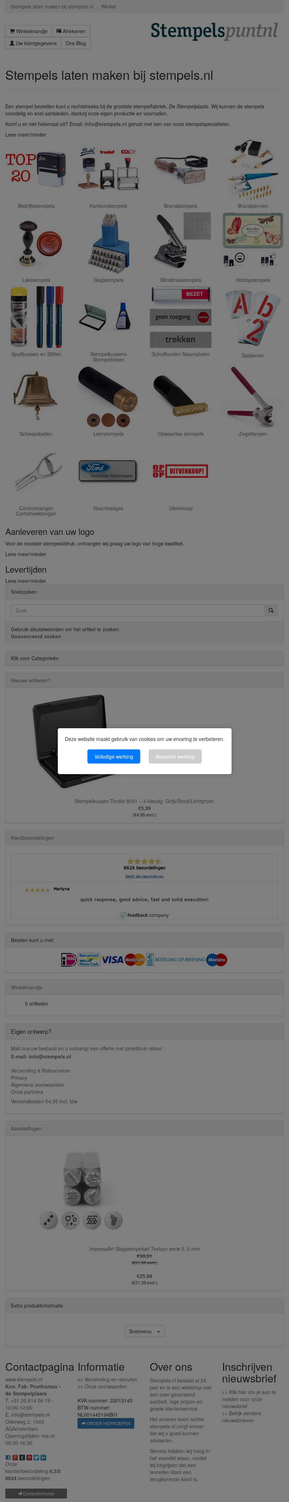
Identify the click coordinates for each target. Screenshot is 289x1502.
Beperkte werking (175, 756)
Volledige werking (113, 756)
